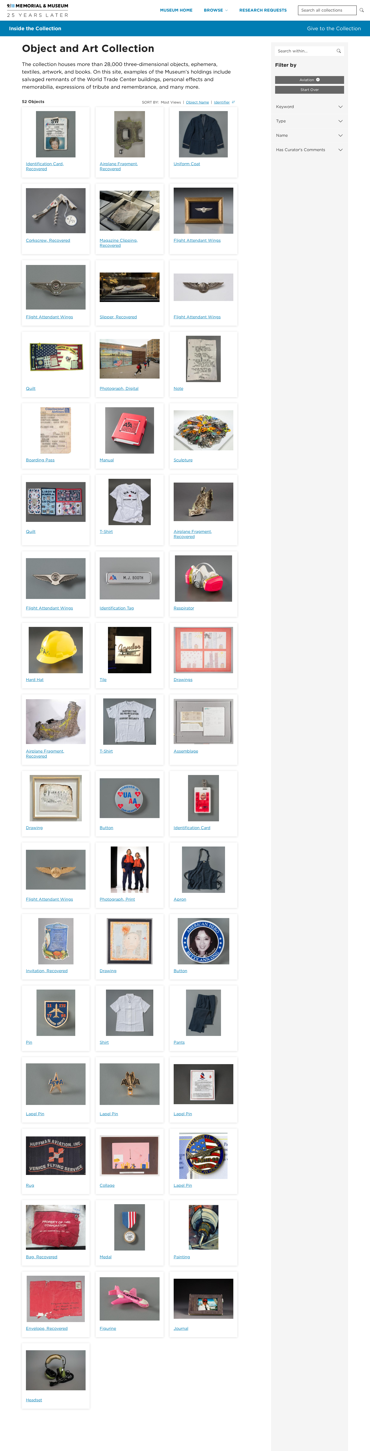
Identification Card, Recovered (45, 166)
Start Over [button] (310, 90)
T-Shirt (106, 531)
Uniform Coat (187, 163)
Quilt (30, 388)
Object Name (197, 102)
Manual (107, 460)
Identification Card (192, 827)
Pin (29, 1042)
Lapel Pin (35, 1113)
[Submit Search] (361, 10)
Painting (182, 1257)
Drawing (34, 827)
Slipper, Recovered (118, 317)
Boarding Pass (40, 460)
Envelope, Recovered (47, 1328)
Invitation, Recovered (47, 970)
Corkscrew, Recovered (48, 240)
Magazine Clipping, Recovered (119, 243)
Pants (179, 1042)
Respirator (184, 608)
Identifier (222, 102)
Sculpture (183, 460)
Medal (106, 1257)
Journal (181, 1328)
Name (282, 135)
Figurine (108, 1328)
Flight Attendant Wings (197, 240)
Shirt (104, 1042)
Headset (34, 1400)
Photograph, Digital (119, 388)
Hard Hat (35, 679)
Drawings (183, 679)
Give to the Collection (334, 28)
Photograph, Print (117, 899)
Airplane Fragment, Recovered (119, 166)
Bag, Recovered (41, 1257)
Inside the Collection (35, 28)
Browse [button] (213, 10)
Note (178, 388)
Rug (30, 1185)
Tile (103, 679)
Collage (107, 1185)
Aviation (307, 80)
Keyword (285, 106)
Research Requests (263, 10)
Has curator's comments (300, 149)
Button (106, 827)
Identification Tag (117, 608)
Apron (180, 899)
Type (281, 121)
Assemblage (186, 751)
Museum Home (176, 10)
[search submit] (339, 51)
